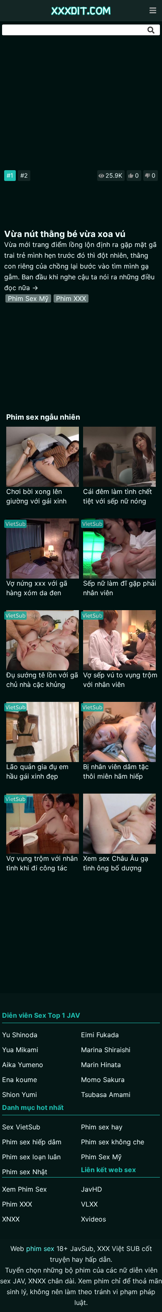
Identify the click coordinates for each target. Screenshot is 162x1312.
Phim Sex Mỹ (28, 298)
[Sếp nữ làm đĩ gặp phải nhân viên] (119, 548)
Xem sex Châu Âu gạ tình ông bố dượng (115, 863)
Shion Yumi (19, 1094)
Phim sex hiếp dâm (31, 1142)
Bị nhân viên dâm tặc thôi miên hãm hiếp (116, 771)
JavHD (91, 1189)
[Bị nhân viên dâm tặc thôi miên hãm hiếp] (119, 732)
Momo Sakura (103, 1079)
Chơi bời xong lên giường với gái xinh (36, 496)
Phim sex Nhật (24, 1172)
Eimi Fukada (100, 1035)
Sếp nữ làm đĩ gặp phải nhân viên (119, 588)
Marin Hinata (101, 1064)
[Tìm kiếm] (151, 30)
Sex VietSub (21, 1127)
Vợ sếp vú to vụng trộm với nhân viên (120, 680)
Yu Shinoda (19, 1035)
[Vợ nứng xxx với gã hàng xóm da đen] (42, 548)
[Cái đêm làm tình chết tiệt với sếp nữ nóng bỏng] (119, 457)
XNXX (11, 1219)
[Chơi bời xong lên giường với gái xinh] (42, 457)
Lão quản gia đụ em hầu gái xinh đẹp (37, 771)
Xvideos (93, 1219)
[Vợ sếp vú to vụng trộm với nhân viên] (119, 640)
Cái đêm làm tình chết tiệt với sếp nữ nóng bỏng (117, 496)
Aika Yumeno (22, 1064)
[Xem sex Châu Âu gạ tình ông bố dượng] (119, 824)
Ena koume (19, 1079)
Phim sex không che (112, 1142)
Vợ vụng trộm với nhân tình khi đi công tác (42, 863)
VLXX (89, 1204)
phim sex (40, 1248)
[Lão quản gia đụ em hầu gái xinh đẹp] (42, 732)
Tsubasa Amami (105, 1094)
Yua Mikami (20, 1050)
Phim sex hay (102, 1127)
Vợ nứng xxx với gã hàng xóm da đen (36, 588)
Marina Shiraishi (105, 1050)
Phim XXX (71, 298)
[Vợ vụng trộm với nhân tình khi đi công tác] (42, 824)
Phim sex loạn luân (31, 1157)
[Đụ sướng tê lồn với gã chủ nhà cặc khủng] (42, 640)
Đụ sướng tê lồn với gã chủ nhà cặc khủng (42, 680)
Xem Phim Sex (24, 1189)
